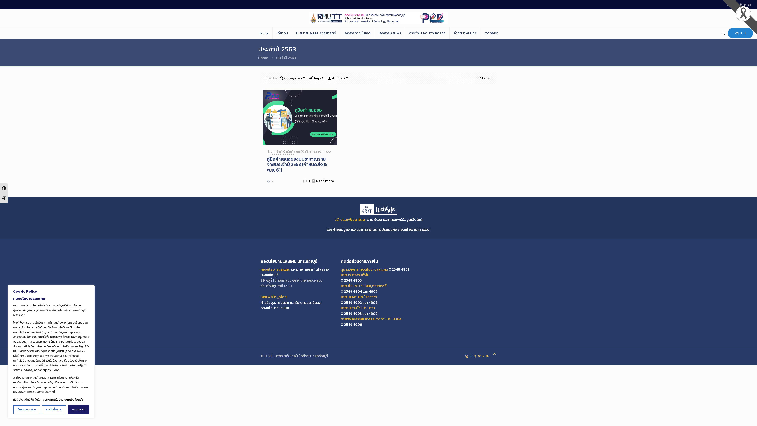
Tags (317, 78)
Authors (338, 78)
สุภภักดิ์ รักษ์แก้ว (283, 151)
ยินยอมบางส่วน (26, 409)
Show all (486, 78)
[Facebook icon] (470, 356)
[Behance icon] (487, 356)
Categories (293, 78)
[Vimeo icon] (479, 356)
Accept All (78, 409)
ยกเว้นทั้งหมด (54, 409)
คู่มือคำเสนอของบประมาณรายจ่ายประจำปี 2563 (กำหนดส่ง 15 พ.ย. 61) (297, 164)
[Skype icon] (466, 356)
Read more (325, 181)
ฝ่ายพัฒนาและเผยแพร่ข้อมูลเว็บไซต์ (395, 219)
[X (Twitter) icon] (475, 356)
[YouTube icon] (483, 356)
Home (263, 57)
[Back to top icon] (494, 354)
